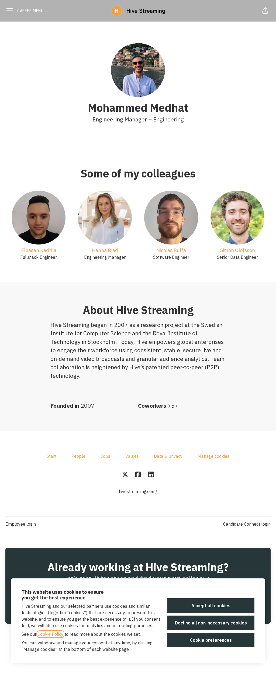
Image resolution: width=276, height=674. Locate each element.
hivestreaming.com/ (138, 491)
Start (51, 456)
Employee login (20, 524)
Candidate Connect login (247, 524)
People (78, 456)
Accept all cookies (210, 605)
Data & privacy (168, 456)
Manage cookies (213, 456)
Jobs (105, 456)
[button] (265, 10)
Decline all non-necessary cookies (211, 623)
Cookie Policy (50, 634)
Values (132, 456)
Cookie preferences (211, 640)
